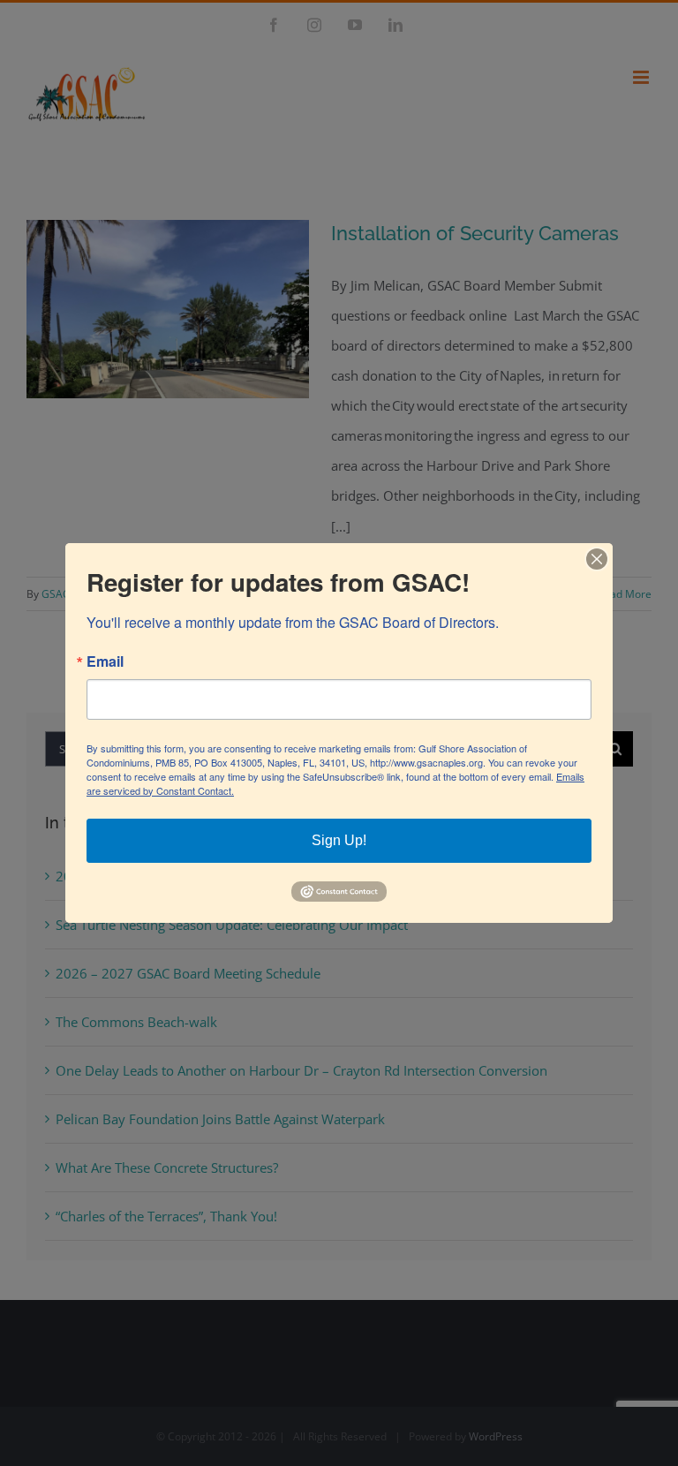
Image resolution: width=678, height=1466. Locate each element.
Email (105, 661)
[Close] (596, 559)
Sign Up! (339, 840)
